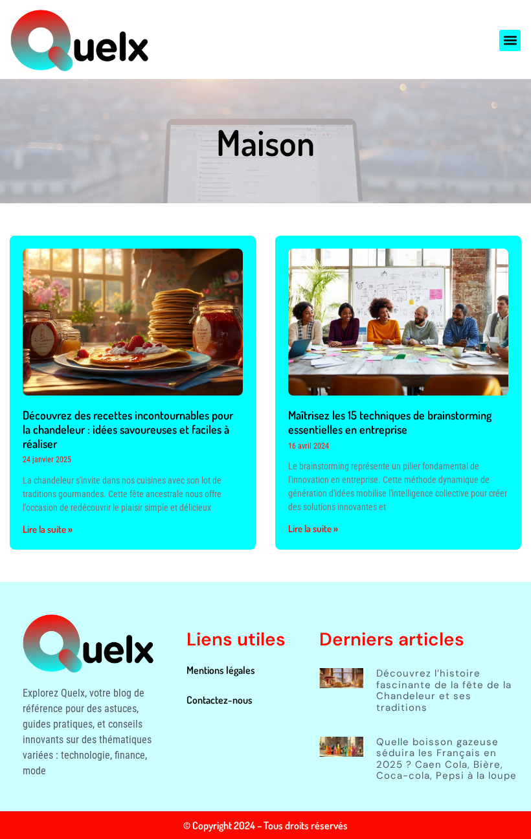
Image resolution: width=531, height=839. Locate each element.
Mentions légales (220, 670)
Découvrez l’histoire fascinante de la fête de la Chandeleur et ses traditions (444, 690)
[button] (510, 40)
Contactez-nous (219, 699)
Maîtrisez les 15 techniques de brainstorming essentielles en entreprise (389, 422)
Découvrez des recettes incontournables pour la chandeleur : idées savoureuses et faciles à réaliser (128, 429)
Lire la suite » (48, 529)
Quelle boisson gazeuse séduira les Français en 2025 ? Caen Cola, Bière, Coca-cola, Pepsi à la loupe (446, 759)
